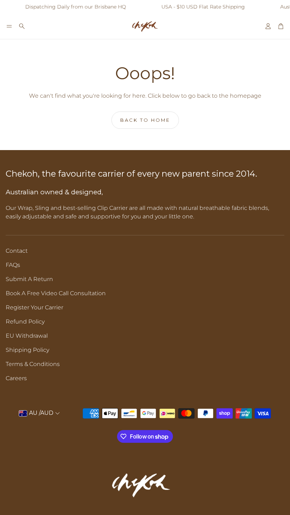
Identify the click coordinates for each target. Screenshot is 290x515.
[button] (9, 26)
